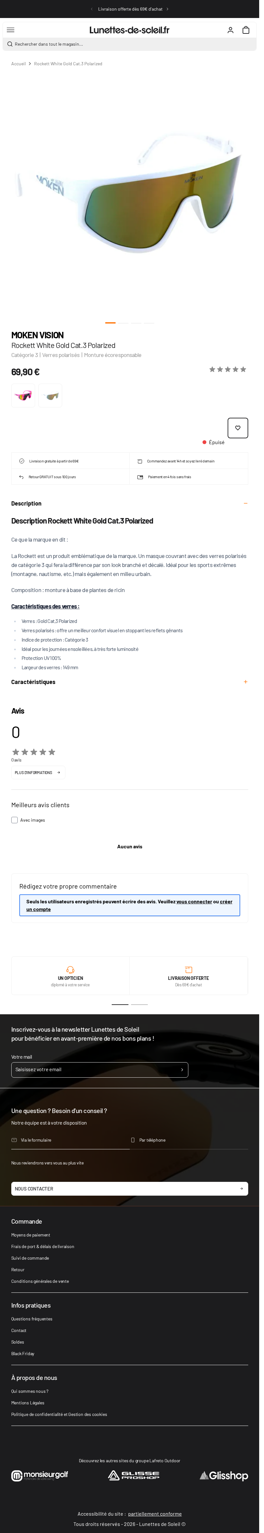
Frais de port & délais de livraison (42, 1246)
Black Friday (22, 1353)
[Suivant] (167, 9)
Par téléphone (152, 1140)
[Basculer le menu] (10, 30)
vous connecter (194, 901)
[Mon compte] (230, 30)
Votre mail (21, 1057)
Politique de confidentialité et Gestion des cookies (59, 1414)
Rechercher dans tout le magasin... (49, 44)
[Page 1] (120, 1005)
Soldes (17, 1342)
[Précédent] (91, 9)
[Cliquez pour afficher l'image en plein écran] (129, 191)
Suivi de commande (30, 1258)
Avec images (32, 820)
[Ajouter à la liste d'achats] (238, 428)
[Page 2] (139, 1005)
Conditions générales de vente (40, 1281)
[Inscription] (182, 1070)
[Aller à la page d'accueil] (129, 29)
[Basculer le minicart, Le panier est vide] (246, 30)
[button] (229, 369)
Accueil (18, 63)
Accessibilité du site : (130, 1513)
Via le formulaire (36, 1140)
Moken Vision (37, 334)
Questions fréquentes (31, 1318)
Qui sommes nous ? (30, 1391)
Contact (19, 1330)
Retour (17, 1269)
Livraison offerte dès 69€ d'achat (130, 9)
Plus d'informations (33, 772)
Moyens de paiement (30, 1234)
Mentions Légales (27, 1402)
